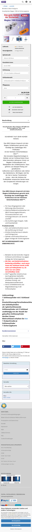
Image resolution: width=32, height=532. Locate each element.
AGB (2, 429)
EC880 (2, 453)
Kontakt (3, 423)
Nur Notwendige (16, 525)
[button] (5, 98)
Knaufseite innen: (8, 62)
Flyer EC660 (7, 455)
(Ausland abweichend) (19, 48)
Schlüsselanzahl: (8, 77)
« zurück (11, 6)
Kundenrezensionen (9, 331)
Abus (28, 14)
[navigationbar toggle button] (30, 2)
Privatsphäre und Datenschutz (9, 420)
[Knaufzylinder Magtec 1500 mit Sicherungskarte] (16, 24)
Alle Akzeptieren (16, 520)
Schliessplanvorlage (6, 450)
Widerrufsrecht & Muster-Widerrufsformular (13, 417)
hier (26, 318)
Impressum (4, 426)
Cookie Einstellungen (7, 438)
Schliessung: (6, 70)
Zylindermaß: (7, 55)
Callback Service (5, 432)
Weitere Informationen (16, 529)
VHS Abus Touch (12, 461)
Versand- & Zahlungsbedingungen (10, 414)
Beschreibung (6, 120)
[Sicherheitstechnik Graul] (3, 2)
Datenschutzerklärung (26, 518)
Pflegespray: (6, 85)
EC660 (2, 455)
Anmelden (16, 373)
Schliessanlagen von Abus (7, 464)
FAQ (2, 436)
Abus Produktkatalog (6, 447)
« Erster (5, 6)
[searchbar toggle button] (23, 2)
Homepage (5, 357)
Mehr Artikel (6, 397)
